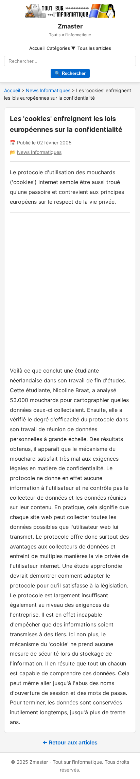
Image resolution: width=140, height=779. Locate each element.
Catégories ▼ (61, 48)
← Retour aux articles (70, 742)
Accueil (37, 48)
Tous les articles (94, 48)
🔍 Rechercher (70, 73)
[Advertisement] (70, 288)
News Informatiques (49, 90)
